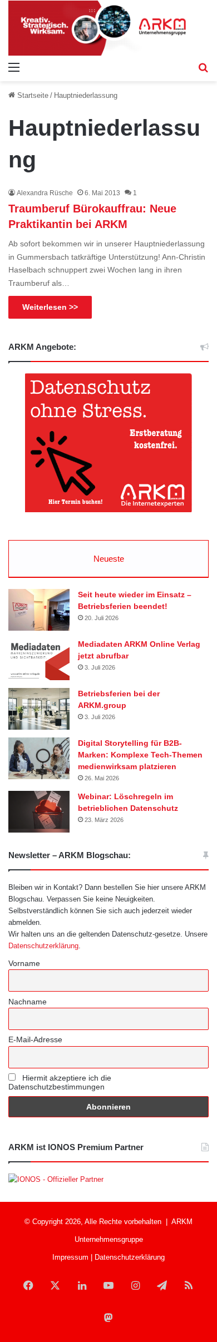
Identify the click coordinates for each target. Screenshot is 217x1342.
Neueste (108, 558)
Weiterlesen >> (50, 307)
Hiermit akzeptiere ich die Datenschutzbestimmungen (59, 1082)
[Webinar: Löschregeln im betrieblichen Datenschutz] (39, 812)
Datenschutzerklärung (43, 946)
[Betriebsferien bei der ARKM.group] (39, 709)
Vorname (24, 963)
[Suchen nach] (203, 67)
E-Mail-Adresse (35, 1039)
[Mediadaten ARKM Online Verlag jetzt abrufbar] (39, 659)
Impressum (70, 1257)
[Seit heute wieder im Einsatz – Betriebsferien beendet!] (39, 610)
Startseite (31, 95)
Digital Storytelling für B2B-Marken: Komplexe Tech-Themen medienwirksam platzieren (140, 755)
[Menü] (13, 67)
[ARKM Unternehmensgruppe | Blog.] (108, 28)
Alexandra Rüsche (45, 193)
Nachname (27, 1001)
